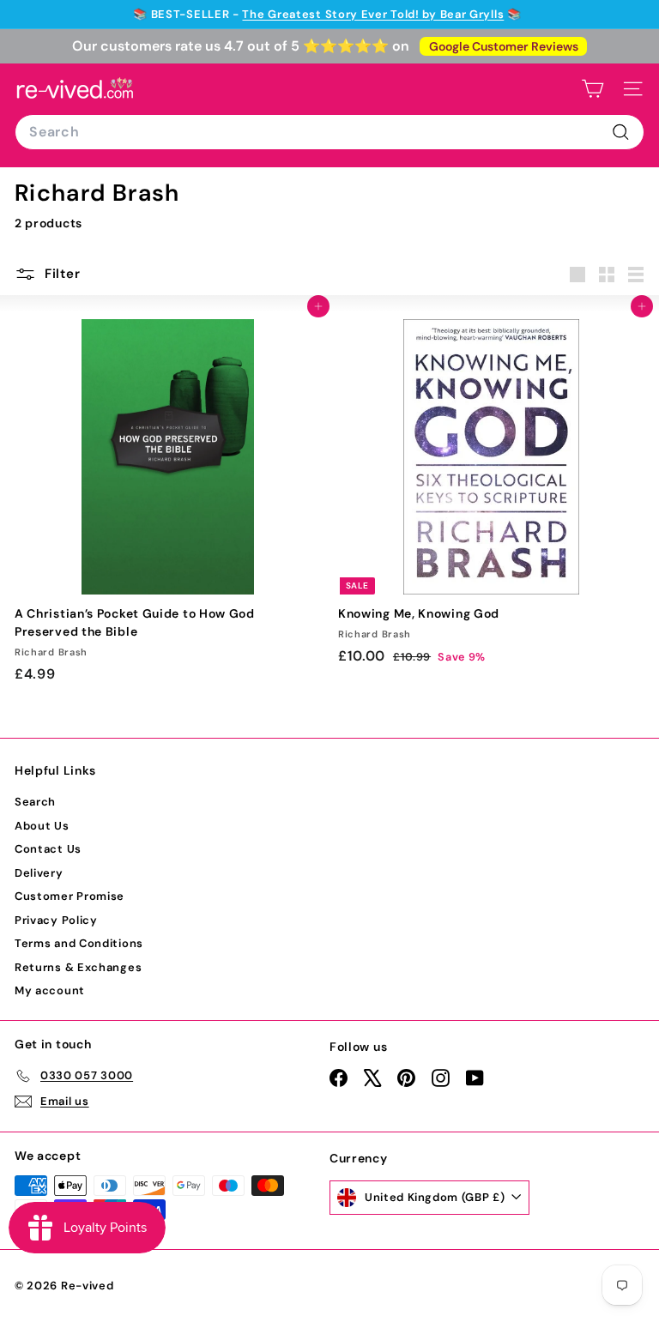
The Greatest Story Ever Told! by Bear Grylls (373, 14)
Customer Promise (69, 896)
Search (35, 801)
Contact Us (48, 849)
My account (50, 990)
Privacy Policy (56, 920)
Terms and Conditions (79, 943)
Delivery (39, 873)
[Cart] (592, 88)
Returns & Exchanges (78, 967)
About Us (42, 825)
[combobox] (329, 132)
